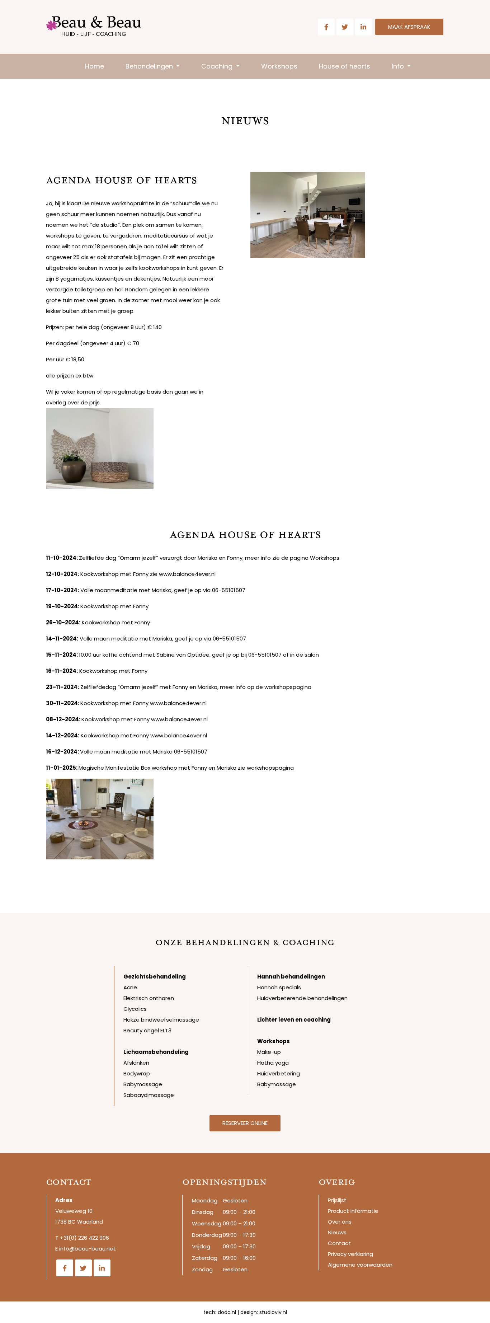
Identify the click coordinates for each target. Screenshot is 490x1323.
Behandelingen (150, 66)
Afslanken (136, 1062)
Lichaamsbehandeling (156, 1052)
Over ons (340, 1221)
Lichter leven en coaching (294, 1019)
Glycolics (135, 1009)
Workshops (279, 66)
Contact (339, 1243)
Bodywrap (136, 1073)
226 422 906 (93, 1238)
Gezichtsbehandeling (154, 976)
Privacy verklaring (350, 1254)
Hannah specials (279, 987)
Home (94, 66)
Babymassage (142, 1084)
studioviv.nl (273, 1312)
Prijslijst (337, 1200)
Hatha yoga (273, 1062)
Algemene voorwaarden (360, 1264)
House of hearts (344, 66)
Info (399, 66)
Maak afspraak (409, 27)
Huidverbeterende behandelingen (302, 998)
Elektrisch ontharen (148, 998)
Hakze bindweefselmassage (161, 1019)
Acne (130, 987)
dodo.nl (227, 1312)
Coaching (217, 66)
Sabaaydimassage (148, 1095)
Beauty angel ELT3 (147, 1030)
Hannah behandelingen (291, 976)
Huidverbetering (278, 1073)
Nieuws (337, 1232)
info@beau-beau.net (87, 1248)
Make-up (269, 1052)
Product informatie (353, 1211)
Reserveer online (245, 1123)
